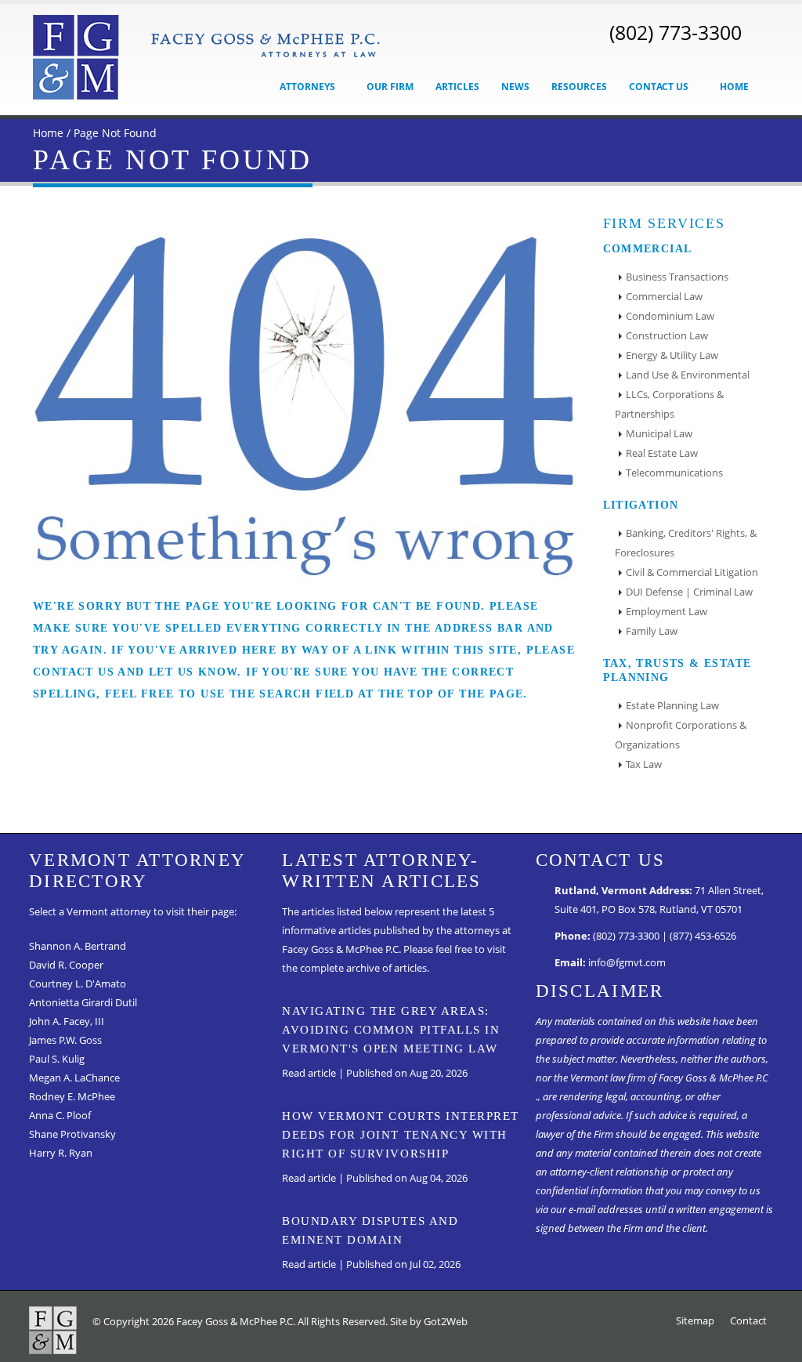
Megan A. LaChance (74, 1078)
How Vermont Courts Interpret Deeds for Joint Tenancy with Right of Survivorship (400, 1135)
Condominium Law (670, 316)
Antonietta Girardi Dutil (83, 1002)
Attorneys (309, 86)
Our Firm (390, 86)
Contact (748, 1321)
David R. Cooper (66, 965)
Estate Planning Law (672, 705)
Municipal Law (659, 433)
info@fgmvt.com (627, 962)
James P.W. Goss (65, 1040)
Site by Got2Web (429, 1321)
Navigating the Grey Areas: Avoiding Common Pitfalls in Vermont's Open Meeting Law (391, 1030)
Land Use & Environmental (688, 375)
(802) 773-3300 (675, 32)
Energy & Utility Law (672, 355)
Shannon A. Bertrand (77, 946)
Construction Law (667, 335)
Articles (457, 86)
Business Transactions (677, 277)
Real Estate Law (662, 453)
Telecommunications (674, 473)
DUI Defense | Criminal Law (689, 592)
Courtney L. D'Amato (77, 984)
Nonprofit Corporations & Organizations (680, 735)
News (515, 86)
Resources (579, 86)
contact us (73, 672)
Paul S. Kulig (57, 1059)
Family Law (651, 631)
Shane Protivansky (72, 1134)
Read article (309, 1073)
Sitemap (695, 1321)
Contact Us (660, 86)
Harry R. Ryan (60, 1153)
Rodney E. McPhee (72, 1096)
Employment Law (666, 611)
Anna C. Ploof (60, 1115)
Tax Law (644, 764)
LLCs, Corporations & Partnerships (669, 404)
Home (734, 86)
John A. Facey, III (66, 1021)
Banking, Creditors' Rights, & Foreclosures (686, 543)
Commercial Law (664, 296)
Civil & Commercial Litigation (692, 572)
